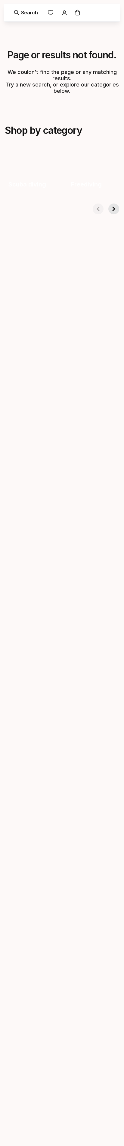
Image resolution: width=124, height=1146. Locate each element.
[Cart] (77, 12)
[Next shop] (113, 209)
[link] (50, 12)
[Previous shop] (98, 209)
